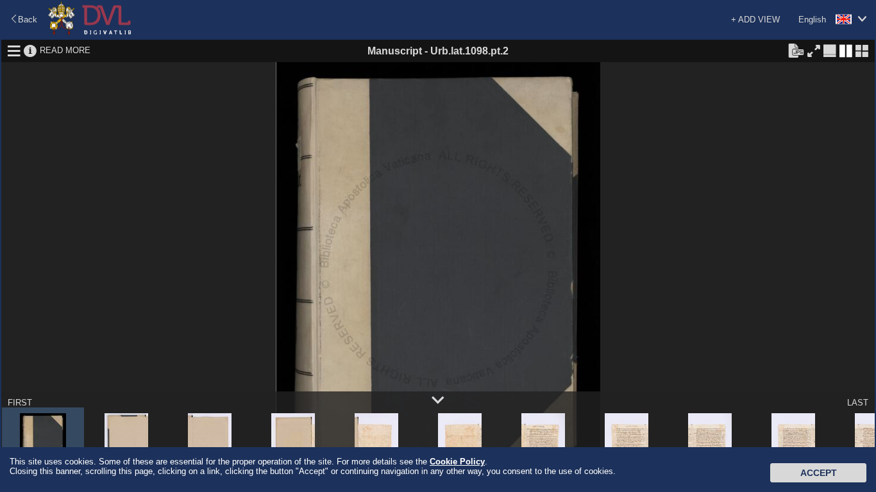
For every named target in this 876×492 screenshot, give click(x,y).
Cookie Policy (457, 461)
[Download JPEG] (796, 50)
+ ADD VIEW (755, 19)
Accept (818, 473)
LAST (857, 402)
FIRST (20, 402)
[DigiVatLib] (89, 32)
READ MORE (65, 50)
